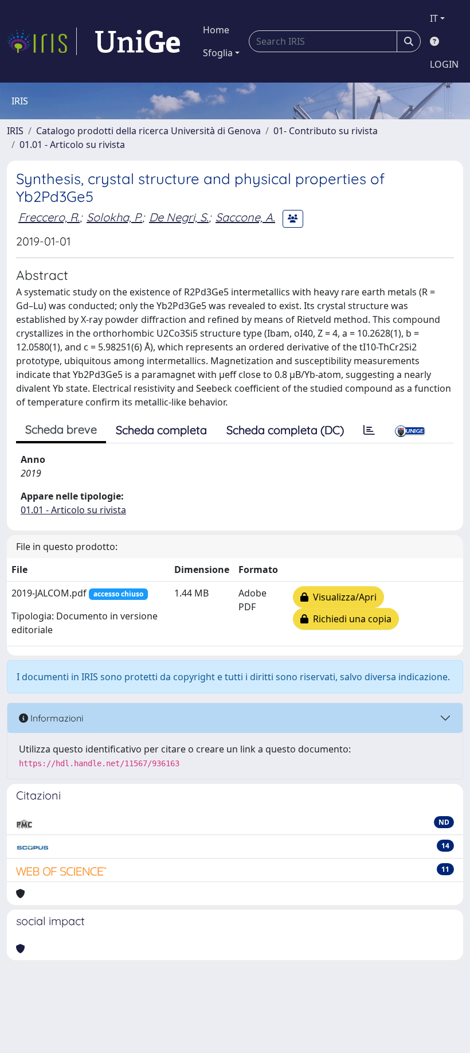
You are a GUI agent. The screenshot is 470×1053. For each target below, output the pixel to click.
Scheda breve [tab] (61, 429)
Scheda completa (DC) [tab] (285, 430)
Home (216, 30)
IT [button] (434, 18)
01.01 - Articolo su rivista (72, 144)
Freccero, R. (49, 217)
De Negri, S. (179, 217)
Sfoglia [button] (218, 52)
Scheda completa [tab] (161, 430)
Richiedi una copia (349, 619)
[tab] (369, 430)
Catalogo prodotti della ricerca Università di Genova (148, 130)
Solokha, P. (114, 217)
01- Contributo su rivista (325, 130)
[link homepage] (42, 41)
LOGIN (444, 64)
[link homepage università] (137, 41)
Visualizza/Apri (342, 597)
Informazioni (55, 718)
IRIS (15, 130)
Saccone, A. (245, 217)
